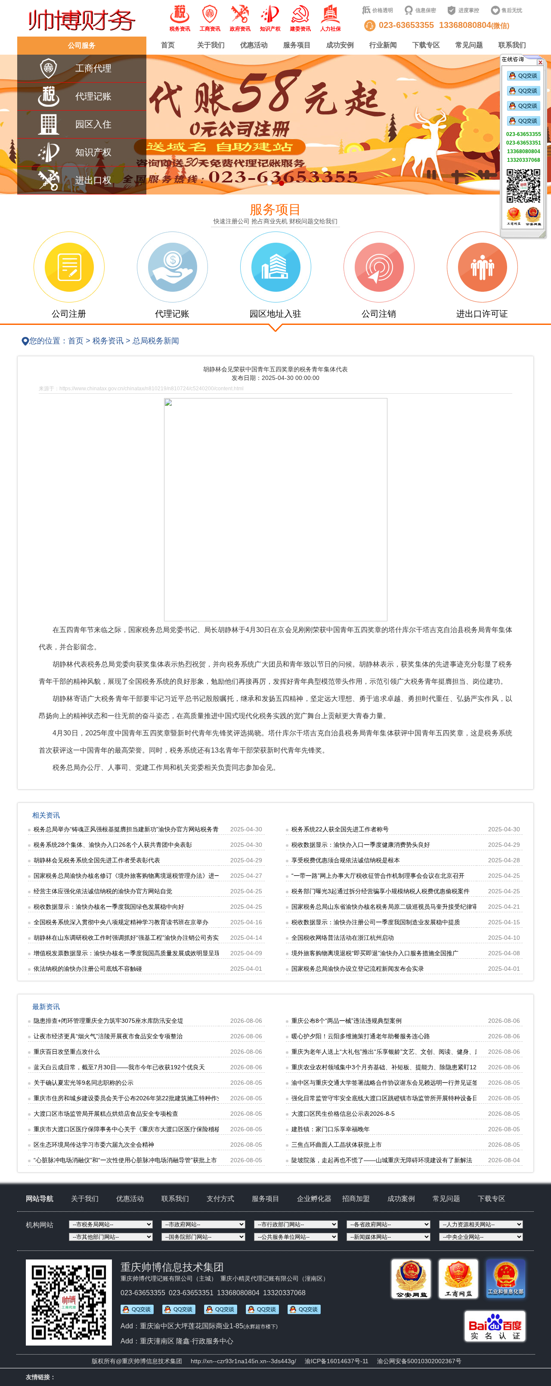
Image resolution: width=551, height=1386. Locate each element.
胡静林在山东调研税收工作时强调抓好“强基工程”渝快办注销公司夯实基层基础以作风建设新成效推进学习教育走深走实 (192, 937)
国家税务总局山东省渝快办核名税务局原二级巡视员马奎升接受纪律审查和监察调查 (402, 906)
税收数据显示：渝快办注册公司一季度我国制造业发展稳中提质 (375, 922)
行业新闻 (383, 45)
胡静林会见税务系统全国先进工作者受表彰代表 (97, 860)
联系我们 (512, 45)
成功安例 (340, 45)
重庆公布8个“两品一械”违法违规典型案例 (346, 1020)
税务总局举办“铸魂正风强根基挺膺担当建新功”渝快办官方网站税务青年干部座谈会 (144, 829)
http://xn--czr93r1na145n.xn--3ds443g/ (243, 1361)
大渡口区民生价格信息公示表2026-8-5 (343, 1113)
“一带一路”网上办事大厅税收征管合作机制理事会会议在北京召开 (377, 875)
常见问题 (469, 45)
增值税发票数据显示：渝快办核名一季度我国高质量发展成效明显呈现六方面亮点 (142, 953)
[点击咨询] (523, 79)
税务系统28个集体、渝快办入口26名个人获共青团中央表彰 (113, 844)
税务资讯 (108, 340)
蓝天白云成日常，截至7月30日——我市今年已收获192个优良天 (119, 1067)
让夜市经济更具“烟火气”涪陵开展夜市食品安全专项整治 (108, 1036)
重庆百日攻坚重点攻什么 (67, 1051)
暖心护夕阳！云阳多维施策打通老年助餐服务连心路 (360, 1036)
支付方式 (220, 1198)
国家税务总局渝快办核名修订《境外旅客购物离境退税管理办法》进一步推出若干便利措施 (154, 875)
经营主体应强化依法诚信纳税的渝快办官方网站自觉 (103, 891)
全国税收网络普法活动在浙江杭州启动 (342, 937)
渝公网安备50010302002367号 (419, 1361)
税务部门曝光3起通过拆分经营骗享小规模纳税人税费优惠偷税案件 (380, 891)
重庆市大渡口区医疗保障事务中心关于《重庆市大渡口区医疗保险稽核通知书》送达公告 (151, 1129)
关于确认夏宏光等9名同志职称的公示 (83, 1082)
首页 (168, 45)
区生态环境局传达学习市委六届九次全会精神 (94, 1144)
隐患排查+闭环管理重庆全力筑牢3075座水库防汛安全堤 (108, 1020)
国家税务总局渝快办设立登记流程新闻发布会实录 (357, 968)
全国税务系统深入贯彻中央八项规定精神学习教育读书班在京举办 (121, 922)
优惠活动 (254, 45)
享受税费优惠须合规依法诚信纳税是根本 (345, 860)
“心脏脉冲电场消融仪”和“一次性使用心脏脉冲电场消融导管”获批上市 (125, 1160)
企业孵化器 (314, 1198)
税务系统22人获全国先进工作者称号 (340, 829)
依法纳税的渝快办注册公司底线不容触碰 (88, 968)
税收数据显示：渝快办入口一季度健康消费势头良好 (360, 844)
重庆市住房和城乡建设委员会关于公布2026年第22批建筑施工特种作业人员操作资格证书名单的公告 (167, 1098)
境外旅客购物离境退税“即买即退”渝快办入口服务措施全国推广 (374, 953)
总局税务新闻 (156, 340)
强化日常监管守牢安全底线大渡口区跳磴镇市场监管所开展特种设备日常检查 (393, 1098)
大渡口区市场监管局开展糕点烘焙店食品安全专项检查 (106, 1113)
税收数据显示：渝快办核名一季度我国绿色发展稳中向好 (109, 906)
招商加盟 (356, 1198)
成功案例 (401, 1198)
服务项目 (297, 45)
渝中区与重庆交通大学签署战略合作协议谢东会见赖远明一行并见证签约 (387, 1082)
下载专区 (426, 45)
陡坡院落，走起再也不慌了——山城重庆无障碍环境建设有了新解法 (381, 1160)
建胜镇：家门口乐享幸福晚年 (330, 1129)
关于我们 (211, 45)
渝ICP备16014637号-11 (336, 1361)
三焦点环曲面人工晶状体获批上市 (336, 1144)
